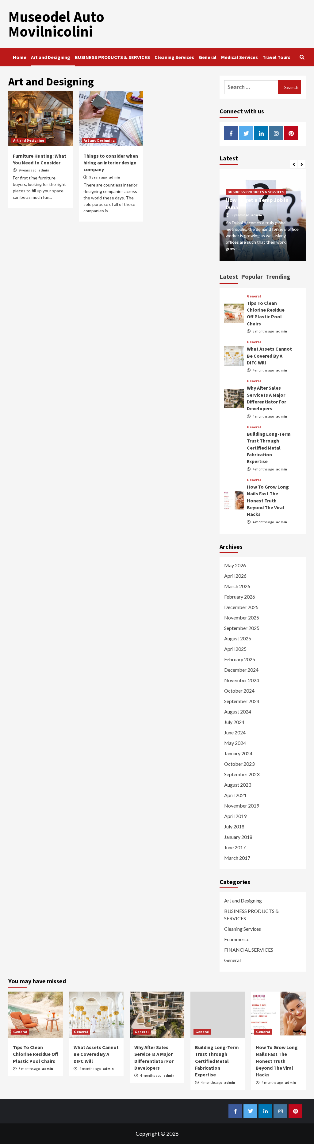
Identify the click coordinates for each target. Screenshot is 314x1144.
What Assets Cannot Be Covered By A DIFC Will (269, 356)
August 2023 (237, 785)
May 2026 (235, 565)
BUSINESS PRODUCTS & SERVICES (112, 57)
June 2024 (235, 732)
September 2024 (241, 701)
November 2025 (241, 617)
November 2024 (241, 680)
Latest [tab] (229, 276)
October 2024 (239, 691)
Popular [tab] (252, 276)
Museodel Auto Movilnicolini (56, 24)
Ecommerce (236, 939)
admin (43, 170)
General (207, 57)
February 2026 (239, 597)
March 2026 (237, 586)
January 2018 (238, 837)
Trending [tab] (278, 276)
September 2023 (241, 774)
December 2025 (241, 607)
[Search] (302, 57)
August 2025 (237, 638)
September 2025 (241, 628)
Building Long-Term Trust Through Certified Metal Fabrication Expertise (269, 448)
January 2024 (238, 753)
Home (19, 57)
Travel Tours (276, 57)
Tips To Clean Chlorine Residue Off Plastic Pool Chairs (35, 1054)
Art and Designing (50, 57)
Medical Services (239, 57)
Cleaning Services (174, 57)
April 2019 (235, 816)
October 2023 (239, 764)
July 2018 (234, 826)
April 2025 (235, 649)
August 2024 (237, 711)
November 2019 (241, 805)
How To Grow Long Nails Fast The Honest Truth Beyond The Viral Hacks (268, 500)
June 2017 (235, 847)
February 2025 (239, 659)
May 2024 (235, 743)
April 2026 (235, 576)
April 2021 (235, 795)
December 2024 (241, 670)
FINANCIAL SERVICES (248, 950)
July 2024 (234, 722)
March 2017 (237, 858)
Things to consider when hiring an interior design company (110, 163)
